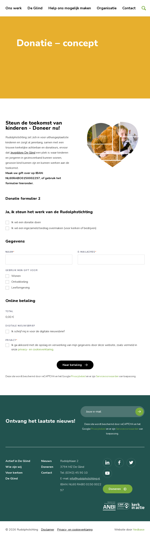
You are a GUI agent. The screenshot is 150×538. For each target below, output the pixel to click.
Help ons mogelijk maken (69, 8)
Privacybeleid (78, 376)
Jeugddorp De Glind (22, 153)
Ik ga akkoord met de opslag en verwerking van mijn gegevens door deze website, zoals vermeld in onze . (74, 347)
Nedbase (139, 530)
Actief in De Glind (17, 461)
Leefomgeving (20, 288)
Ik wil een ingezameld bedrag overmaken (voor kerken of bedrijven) (53, 228)
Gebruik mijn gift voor (21, 270)
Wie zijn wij (13, 467)
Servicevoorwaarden (107, 376)
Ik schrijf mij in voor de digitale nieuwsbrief (38, 331)
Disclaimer (47, 530)
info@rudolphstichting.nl (85, 479)
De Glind (34, 8)
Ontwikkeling (19, 282)
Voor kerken (13, 473)
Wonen (16, 276)
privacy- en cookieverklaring (35, 349)
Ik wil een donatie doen (26, 222)
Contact (129, 8)
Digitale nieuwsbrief (20, 325)
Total (9, 311)
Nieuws (46, 461)
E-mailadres (87, 251)
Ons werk (13, 8)
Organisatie (107, 8)
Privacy (11, 340)
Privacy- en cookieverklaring (75, 530)
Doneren (47, 467)
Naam (9, 251)
